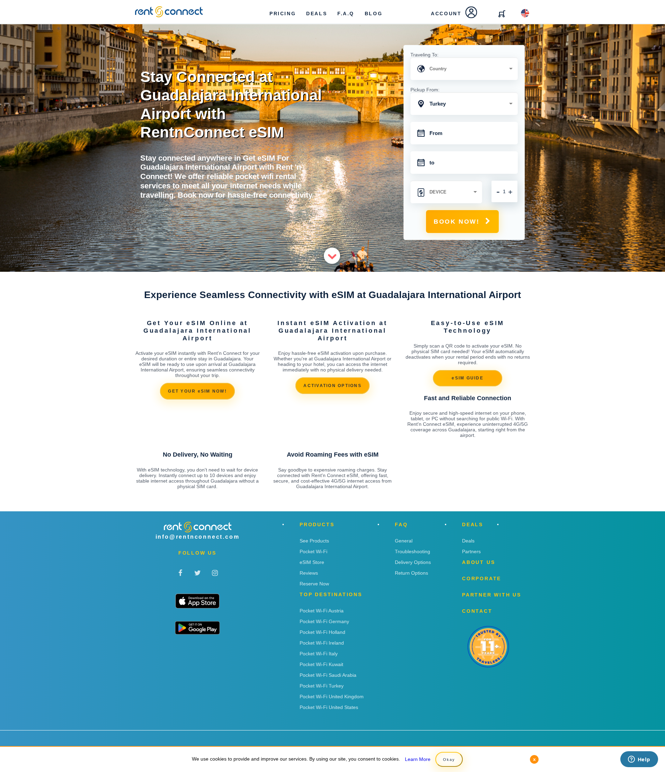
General (404, 541)
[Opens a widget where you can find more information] (639, 760)
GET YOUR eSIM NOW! (197, 391)
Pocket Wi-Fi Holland (322, 632)
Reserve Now (314, 583)
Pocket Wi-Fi (313, 551)
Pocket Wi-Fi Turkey (322, 686)
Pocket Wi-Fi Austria (322, 610)
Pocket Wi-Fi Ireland (322, 643)
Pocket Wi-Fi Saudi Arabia (328, 675)
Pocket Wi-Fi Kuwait (321, 664)
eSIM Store (312, 562)
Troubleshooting (412, 551)
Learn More (418, 759)
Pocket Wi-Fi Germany (324, 621)
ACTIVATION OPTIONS (332, 385)
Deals (468, 541)
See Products (314, 541)
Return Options (411, 573)
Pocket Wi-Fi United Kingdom (332, 696)
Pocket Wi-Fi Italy (319, 653)
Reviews (309, 573)
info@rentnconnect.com (198, 537)
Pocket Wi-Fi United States (329, 707)
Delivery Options (413, 562)
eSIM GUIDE (468, 378)
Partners (471, 551)
